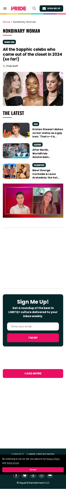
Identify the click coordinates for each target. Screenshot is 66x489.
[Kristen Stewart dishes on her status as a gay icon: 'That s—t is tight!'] (16, 130)
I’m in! (33, 338)
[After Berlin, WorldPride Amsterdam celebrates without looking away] (16, 150)
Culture (37, 144)
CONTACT (17, 454)
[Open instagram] (41, 475)
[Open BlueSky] (24, 475)
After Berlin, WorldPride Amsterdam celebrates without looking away (45, 157)
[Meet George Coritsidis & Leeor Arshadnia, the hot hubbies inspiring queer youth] (16, 171)
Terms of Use (13, 463)
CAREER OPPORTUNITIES (41, 454)
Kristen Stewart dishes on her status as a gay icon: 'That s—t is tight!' (47, 135)
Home (6, 22)
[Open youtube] (50, 475)
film (36, 124)
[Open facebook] (16, 475)
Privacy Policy (53, 459)
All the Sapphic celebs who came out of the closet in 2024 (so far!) (32, 54)
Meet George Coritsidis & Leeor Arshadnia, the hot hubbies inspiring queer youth (45, 177)
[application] (33, 201)
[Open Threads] (33, 475)
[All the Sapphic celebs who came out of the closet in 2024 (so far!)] (33, 88)
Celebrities (39, 165)
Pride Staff (12, 66)
